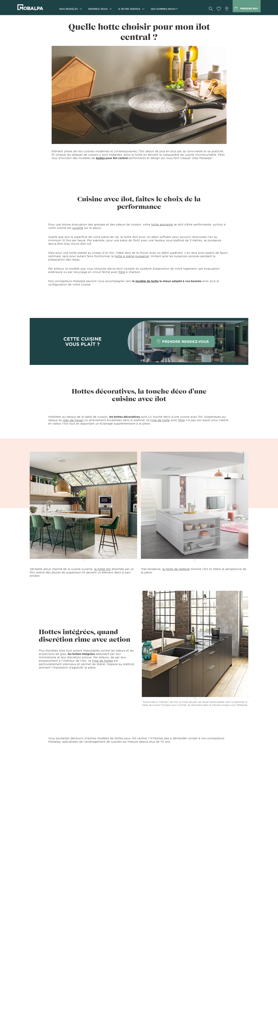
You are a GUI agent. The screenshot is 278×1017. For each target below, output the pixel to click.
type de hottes (102, 660)
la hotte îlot (102, 569)
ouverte (77, 227)
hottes (100, 158)
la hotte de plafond (175, 569)
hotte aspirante (162, 224)
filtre (122, 272)
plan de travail (73, 420)
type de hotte (160, 420)
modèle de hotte (147, 281)
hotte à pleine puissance (132, 256)
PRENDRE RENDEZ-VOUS (185, 341)
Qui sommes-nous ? (164, 8)
